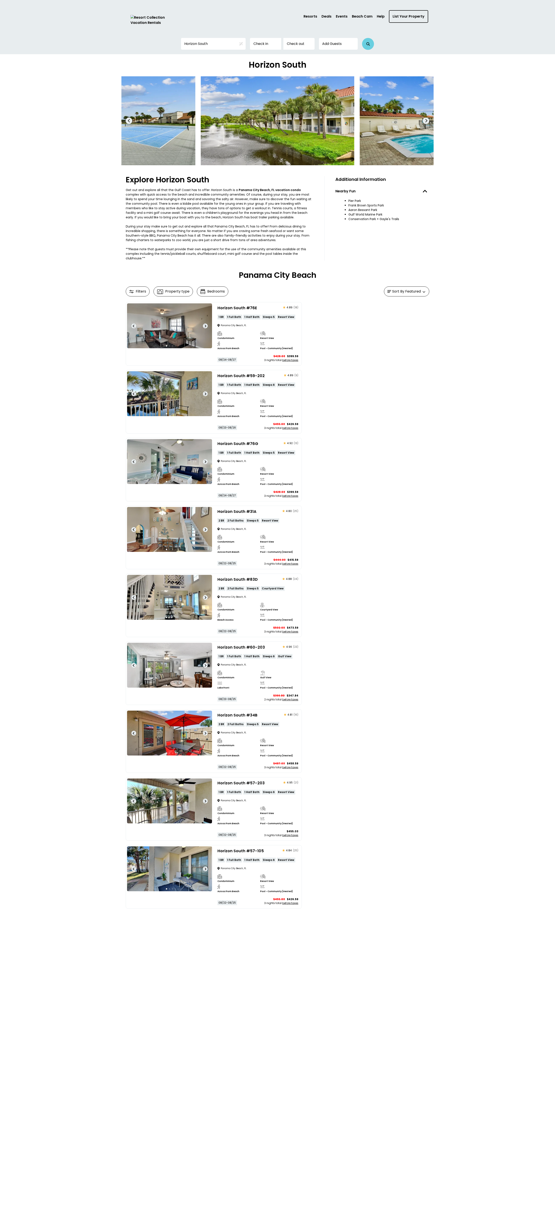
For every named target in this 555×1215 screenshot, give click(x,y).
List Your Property (408, 16)
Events (342, 16)
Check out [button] (295, 43)
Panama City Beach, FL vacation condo (270, 190)
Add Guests (332, 43)
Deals (326, 16)
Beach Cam (362, 16)
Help (381, 16)
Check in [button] (260, 43)
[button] (368, 44)
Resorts (310, 16)
